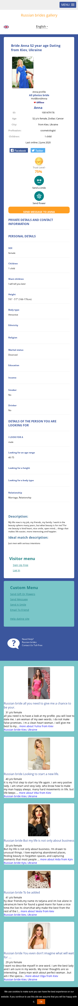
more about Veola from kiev (37, 911)
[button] (19, 150)
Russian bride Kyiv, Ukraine (20, 862)
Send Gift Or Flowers (22, 594)
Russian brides (29, 642)
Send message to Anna (39, 212)
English (41, 26)
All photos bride (39, 95)
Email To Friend (19, 610)
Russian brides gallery (39, 15)
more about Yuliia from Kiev (36, 726)
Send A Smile (18, 604)
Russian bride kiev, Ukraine (20, 914)
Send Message (19, 599)
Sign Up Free (20, 565)
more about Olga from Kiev (41, 976)
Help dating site (19, 618)
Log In (16, 570)
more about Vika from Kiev (35, 792)
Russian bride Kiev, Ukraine (20, 729)
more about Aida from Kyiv (56, 859)
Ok (41, 1001)
